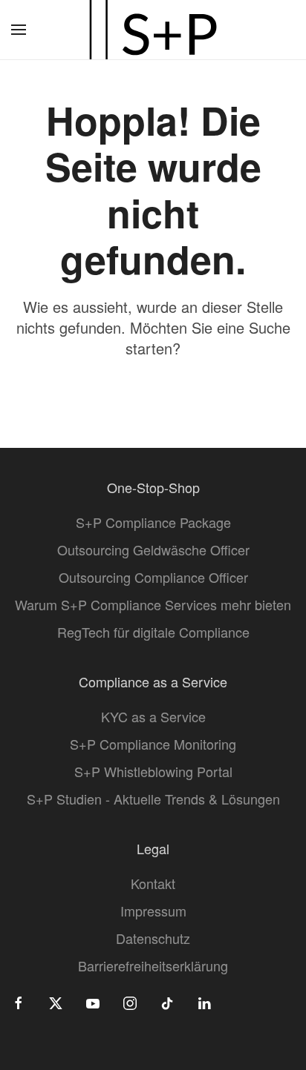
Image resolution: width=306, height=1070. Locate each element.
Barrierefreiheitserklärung (153, 965)
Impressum (153, 910)
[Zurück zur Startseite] (153, 29)
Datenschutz (153, 938)
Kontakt (153, 883)
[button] (18, 29)
